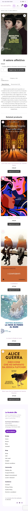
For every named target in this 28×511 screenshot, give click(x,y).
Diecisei (9, 499)
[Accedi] (17, 5)
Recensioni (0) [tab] (15, 84)
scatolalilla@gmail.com (11, 425)
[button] (24, 15)
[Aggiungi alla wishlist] (3, 15)
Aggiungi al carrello (16, 70)
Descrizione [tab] (5, 84)
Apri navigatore (10, 431)
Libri (6, 10)
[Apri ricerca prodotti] (14, 5)
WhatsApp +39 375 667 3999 (12, 427)
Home (2, 10)
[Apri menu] (25, 5)
